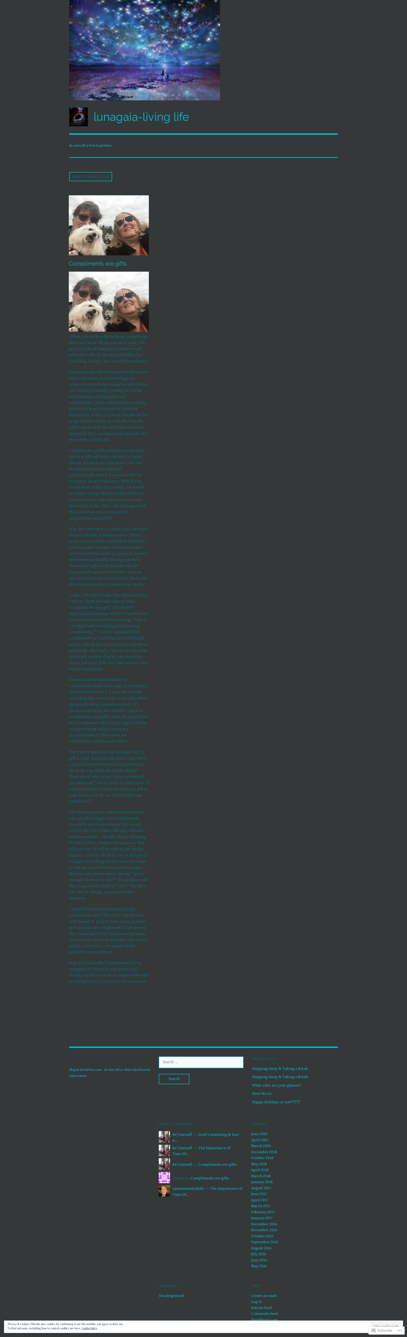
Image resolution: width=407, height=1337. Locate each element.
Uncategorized (171, 1295)
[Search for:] (201, 1062)
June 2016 (259, 1260)
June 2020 (259, 1134)
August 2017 (261, 1188)
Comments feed (264, 1313)
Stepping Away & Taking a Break (280, 1068)
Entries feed (261, 1307)
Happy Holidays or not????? (276, 1102)
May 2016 (259, 1266)
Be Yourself (182, 1134)
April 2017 (259, 1200)
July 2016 (258, 1254)
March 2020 (261, 1146)
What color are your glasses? (276, 1085)
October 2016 (262, 1236)
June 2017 (259, 1194)
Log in (256, 1301)
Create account (264, 1295)
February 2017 (263, 1212)
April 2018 (259, 1170)
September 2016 (264, 1242)
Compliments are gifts (97, 263)
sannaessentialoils (188, 1188)
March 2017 (261, 1206)
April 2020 (259, 1140)
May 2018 (259, 1164)
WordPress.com (264, 1319)
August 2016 (261, 1248)
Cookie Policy (89, 1328)
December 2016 (264, 1224)
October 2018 (262, 1158)
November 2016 (264, 1230)
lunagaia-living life (141, 116)
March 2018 (261, 1176)
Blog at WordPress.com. (85, 1069)
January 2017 (262, 1218)
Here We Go (262, 1093)
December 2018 (264, 1152)
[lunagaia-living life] (203, 50)
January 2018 (262, 1182)
